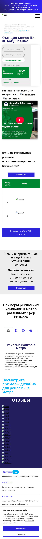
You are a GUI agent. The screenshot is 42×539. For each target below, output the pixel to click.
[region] (21, 523)
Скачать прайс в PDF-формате (21, 232)
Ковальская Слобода (11, 82)
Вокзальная (7, 79)
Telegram (23, 10)
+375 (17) (29, 5)
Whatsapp (30, 10)
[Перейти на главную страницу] (4, 15)
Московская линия (13, 49)
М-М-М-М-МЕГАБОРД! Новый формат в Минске (20, 476)
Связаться (21, 175)
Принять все (21, 528)
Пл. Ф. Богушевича (8, 72)
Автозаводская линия (13, 55)
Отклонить (21, 534)
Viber (36, 10)
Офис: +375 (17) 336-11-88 (21, 281)
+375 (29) (12, 5)
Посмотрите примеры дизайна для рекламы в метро (19, 386)
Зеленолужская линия (13, 60)
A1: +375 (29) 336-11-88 (21, 278)
